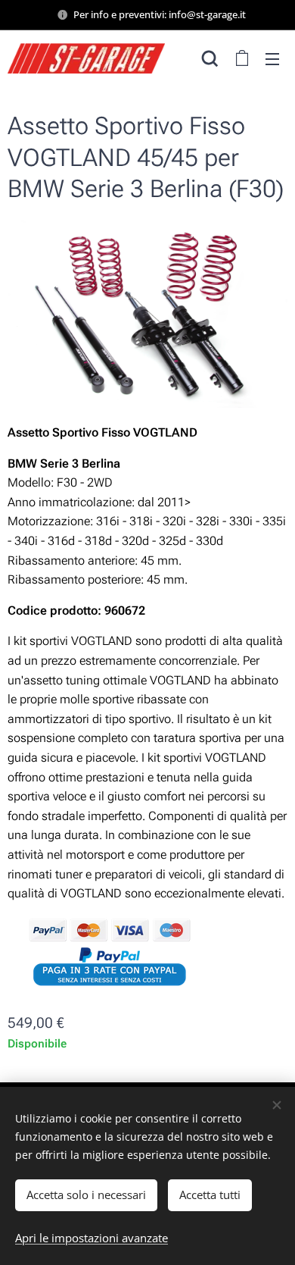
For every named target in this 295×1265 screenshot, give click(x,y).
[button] (210, 58)
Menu (272, 58)
